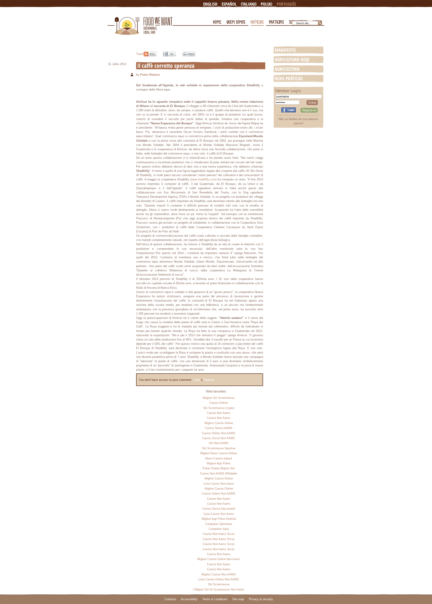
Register (208, 379)
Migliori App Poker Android (219, 518)
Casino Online (218, 402)
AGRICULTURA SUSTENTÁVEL (286, 69)
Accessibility (189, 599)
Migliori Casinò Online (219, 423)
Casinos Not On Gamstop (255, 7)
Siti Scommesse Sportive (218, 448)
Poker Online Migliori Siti (218, 468)
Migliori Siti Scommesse (218, 398)
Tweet (140, 54)
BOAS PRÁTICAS (288, 78)
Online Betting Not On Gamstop (277, 11)
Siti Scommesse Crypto (218, 408)
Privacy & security (261, 599)
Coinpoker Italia (219, 529)
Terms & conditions (214, 599)
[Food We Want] (144, 21)
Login (196, 379)
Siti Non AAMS (218, 443)
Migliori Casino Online (219, 478)
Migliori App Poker (218, 463)
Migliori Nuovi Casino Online (218, 453)
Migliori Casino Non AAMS (218, 574)
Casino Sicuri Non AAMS (218, 438)
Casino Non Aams (217, 7)
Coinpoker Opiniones (218, 524)
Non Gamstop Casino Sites (225, 11)
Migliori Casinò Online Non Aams (218, 559)
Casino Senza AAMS (218, 428)
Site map (238, 599)
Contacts (170, 599)
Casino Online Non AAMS (218, 433)
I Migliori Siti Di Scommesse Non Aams (218, 589)
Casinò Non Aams (218, 564)
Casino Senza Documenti (218, 508)
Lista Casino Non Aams (218, 483)
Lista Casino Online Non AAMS (218, 579)
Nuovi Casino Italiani (218, 458)
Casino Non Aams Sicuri (218, 534)
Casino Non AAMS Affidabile (218, 473)
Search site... (303, 23)
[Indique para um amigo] (169, 54)
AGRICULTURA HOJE (291, 59)
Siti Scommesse (219, 584)
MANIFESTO (285, 50)
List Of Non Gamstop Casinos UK (229, 14)
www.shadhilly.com (203, 179)
